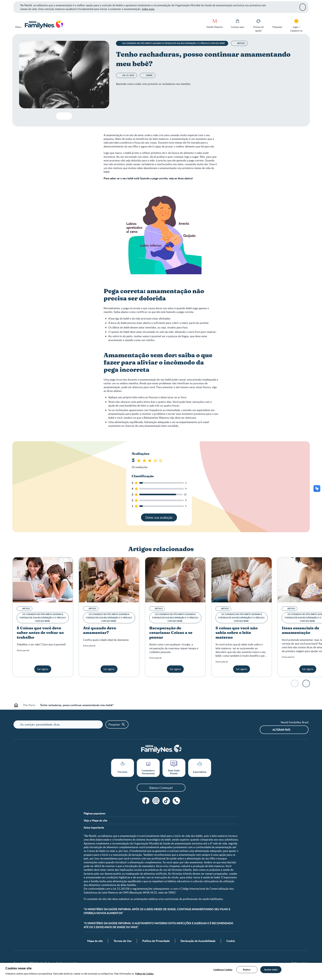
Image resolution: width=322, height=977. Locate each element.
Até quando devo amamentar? (99, 630)
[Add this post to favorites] (60, 116)
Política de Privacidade (156, 941)
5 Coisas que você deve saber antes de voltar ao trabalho (40, 632)
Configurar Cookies (222, 969)
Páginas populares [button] (94, 813)
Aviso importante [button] (94, 827)
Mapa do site (95, 941)
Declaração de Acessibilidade (198, 941)
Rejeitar (247, 969)
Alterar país (281, 730)
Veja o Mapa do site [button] (95, 820)
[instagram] (156, 800)
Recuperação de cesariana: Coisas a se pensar (170, 632)
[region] (161, 970)
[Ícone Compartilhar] (66, 116)
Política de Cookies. (144, 973)
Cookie (230, 941)
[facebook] (146, 800)
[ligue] (176, 800)
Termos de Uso (123, 941)
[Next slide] (306, 683)
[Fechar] (303, 7)
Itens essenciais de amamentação (300, 630)
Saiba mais (148, 9)
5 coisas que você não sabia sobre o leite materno (237, 632)
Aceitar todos (271, 969)
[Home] (43, 25)
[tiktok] (166, 800)
